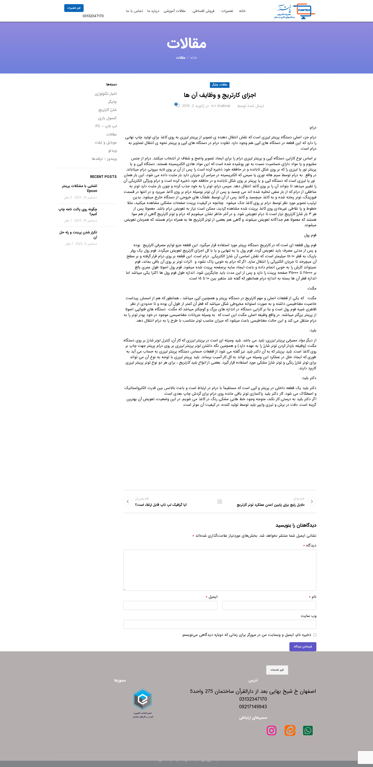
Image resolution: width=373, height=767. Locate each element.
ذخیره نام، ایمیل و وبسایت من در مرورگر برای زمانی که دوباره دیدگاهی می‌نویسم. (246, 635)
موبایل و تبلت (106, 142)
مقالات (181, 57)
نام (312, 597)
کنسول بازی (107, 118)
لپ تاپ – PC (106, 126)
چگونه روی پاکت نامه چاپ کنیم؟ (77, 212)
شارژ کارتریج (107, 110)
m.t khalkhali (220, 106)
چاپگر (215, 85)
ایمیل (212, 597)
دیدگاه (309, 545)
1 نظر (68, 220)
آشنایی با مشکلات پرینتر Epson (79, 188)
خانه (193, 58)
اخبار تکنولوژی (106, 94)
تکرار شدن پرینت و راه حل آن (78, 235)
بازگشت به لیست (220, 501)
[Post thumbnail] (108, 192)
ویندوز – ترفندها (104, 159)
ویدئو (112, 150)
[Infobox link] (96, 12)
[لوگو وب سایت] (294, 11)
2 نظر (68, 197)
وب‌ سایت (308, 616)
